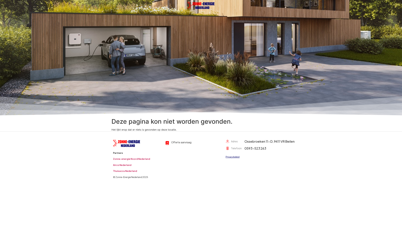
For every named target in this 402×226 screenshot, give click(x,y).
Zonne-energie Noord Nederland (131, 158)
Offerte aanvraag (181, 142)
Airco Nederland (122, 165)
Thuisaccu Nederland (125, 171)
